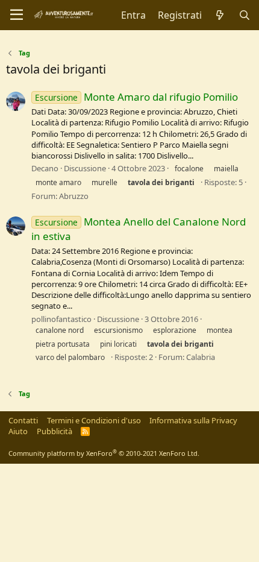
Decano (44, 168)
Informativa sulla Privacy (193, 420)
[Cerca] (244, 15)
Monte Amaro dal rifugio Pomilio (136, 97)
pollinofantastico (61, 319)
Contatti (23, 420)
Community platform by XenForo (103, 453)
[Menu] (16, 15)
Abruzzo (74, 196)
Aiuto (18, 431)
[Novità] (220, 15)
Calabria (200, 357)
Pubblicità (54, 431)
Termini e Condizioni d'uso (94, 420)
